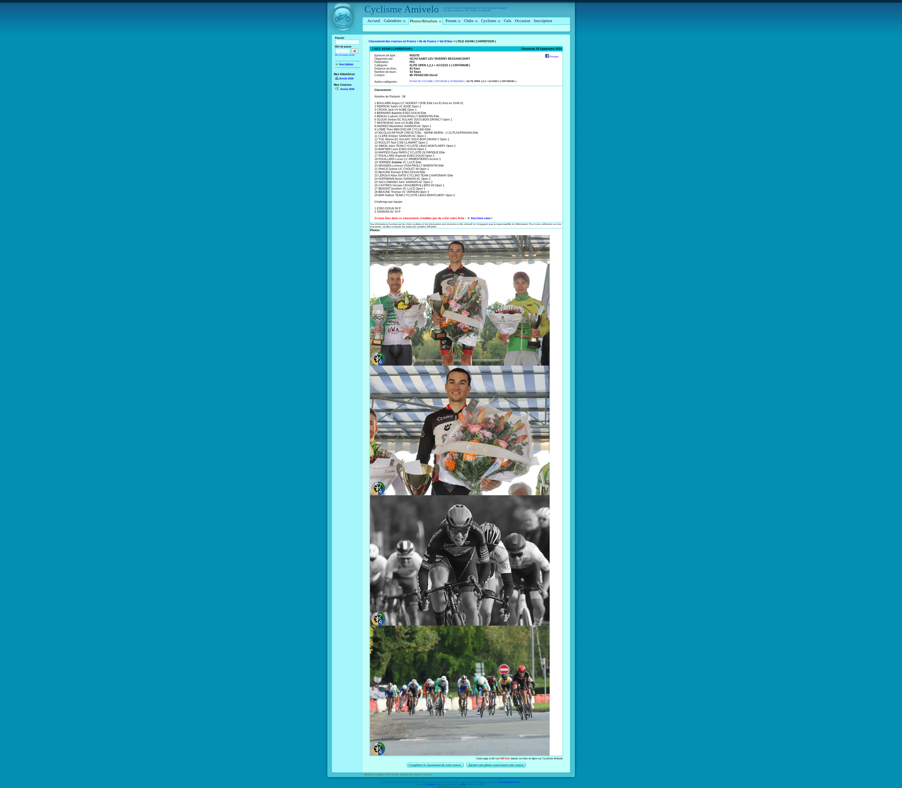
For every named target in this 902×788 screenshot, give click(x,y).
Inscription (543, 21)
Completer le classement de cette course (435, 765)
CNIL (463, 784)
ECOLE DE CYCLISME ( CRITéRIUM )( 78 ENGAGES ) (437, 81)
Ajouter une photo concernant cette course (496, 765)
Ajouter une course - (411, 774)
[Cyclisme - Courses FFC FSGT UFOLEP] (344, 35)
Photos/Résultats (425, 21)
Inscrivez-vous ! (481, 218)
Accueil (373, 21)
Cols (507, 21)
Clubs (471, 21)
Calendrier (394, 21)
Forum (453, 21)
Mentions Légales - (375, 774)
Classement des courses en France (392, 41)
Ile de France (427, 41)
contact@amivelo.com (509, 782)
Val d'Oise (446, 41)
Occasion (522, 21)
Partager (554, 56)
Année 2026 (346, 78)
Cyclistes (490, 21)
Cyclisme (383, 9)
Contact (427, 774)
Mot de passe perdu (344, 55)
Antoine (397, 162)
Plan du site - (393, 774)
